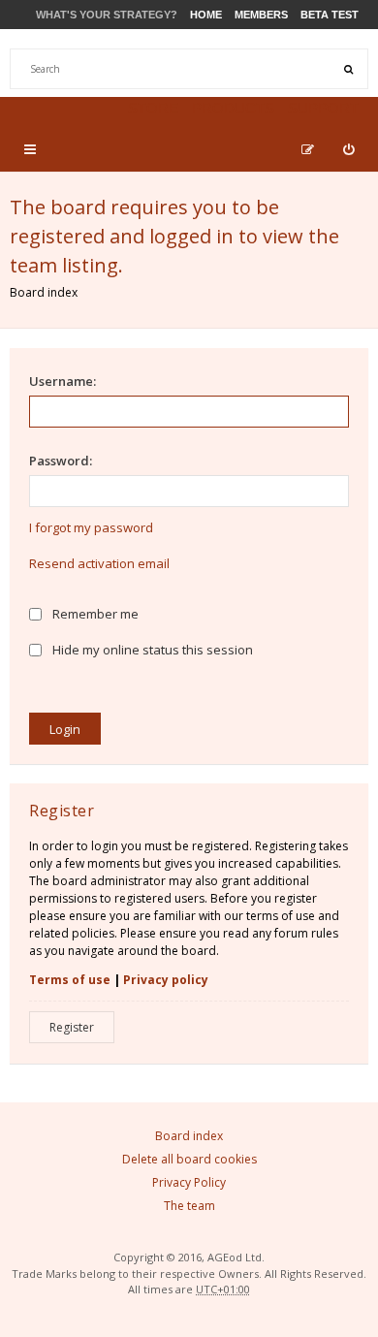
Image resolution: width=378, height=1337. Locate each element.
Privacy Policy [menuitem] (189, 1182)
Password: (60, 460)
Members (261, 14)
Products (233, 108)
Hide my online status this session (151, 649)
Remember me (94, 613)
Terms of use (69, 979)
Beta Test (329, 14)
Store (153, 108)
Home (206, 14)
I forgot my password (91, 527)
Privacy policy (165, 979)
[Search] (348, 68)
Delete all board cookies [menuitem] (189, 1159)
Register (71, 1027)
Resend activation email (99, 563)
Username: (62, 381)
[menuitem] (348, 149)
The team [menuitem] (189, 1205)
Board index (44, 292)
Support (323, 108)
